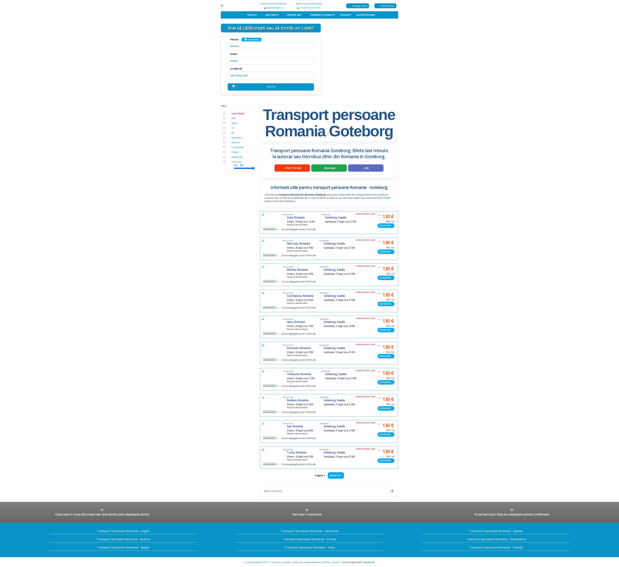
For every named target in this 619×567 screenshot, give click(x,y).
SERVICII (252, 14)
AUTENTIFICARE (366, 14)
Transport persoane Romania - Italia (309, 547)
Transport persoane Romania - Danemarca (496, 539)
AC (232, 132)
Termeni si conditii (280, 562)
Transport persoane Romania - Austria (123, 539)
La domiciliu (237, 147)
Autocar (235, 142)
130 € (385, 216)
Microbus (236, 137)
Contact (335, 562)
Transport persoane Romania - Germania (309, 531)
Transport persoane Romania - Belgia (123, 547)
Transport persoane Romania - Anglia (123, 531)
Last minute (238, 113)
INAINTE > (336, 475)
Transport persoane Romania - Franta (309, 539)
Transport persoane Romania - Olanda (496, 547)
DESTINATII (272, 14)
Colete (235, 152)
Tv (232, 127)
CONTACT (345, 14)
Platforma (236, 156)
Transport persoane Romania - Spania (495, 531)
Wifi (233, 118)
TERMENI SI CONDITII (322, 14)
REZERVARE (385, 225)
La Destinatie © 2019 (257, 562)
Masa (234, 123)
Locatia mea (253, 39)
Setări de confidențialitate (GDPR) (311, 562)
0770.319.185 (382, 197)
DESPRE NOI (294, 14)
